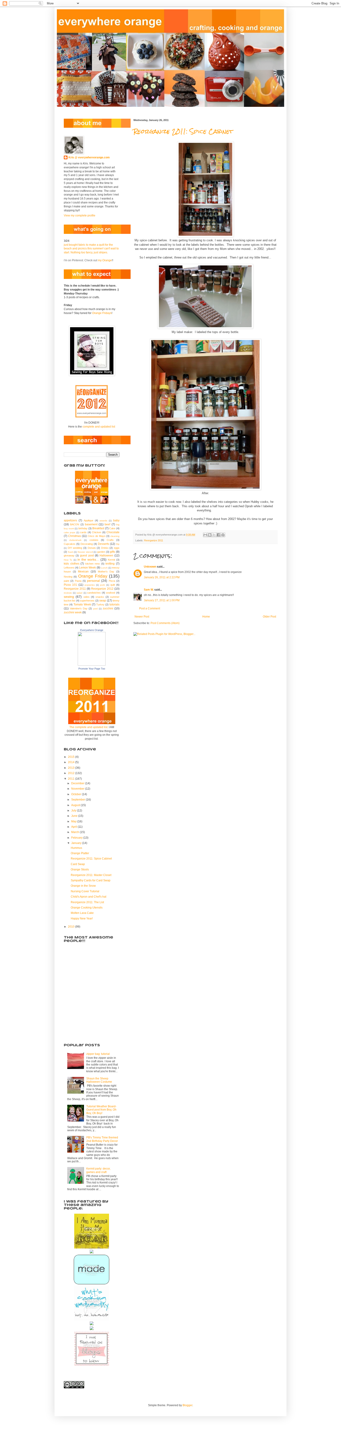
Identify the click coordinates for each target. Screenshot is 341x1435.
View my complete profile (79, 215)
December (78, 783)
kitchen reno (92, 563)
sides (87, 596)
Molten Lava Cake (82, 913)
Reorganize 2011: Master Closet (91, 875)
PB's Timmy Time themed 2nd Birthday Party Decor (102, 1139)
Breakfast (98, 528)
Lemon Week (87, 567)
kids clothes (71, 563)
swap (102, 600)
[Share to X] (214, 535)
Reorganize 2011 (153, 540)
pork (102, 585)
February (77, 837)
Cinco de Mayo (96, 536)
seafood (110, 592)
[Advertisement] (87, 1012)
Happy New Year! (82, 918)
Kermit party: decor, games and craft (98, 1170)
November (78, 788)
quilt (112, 584)
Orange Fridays (102, 313)
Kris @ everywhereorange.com (89, 157)
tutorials (114, 604)
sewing (69, 596)
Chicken (96, 532)
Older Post (269, 616)
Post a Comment (149, 608)
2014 (71, 762)
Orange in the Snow (83, 885)
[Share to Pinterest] (223, 535)
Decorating (86, 544)
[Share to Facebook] (218, 535)
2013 (71, 767)
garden (101, 551)
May (74, 821)
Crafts (110, 540)
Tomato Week (82, 604)
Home (206, 616)
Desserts (103, 544)
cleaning (114, 536)
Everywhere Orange (91, 630)
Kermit (111, 559)
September (78, 799)
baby (116, 520)
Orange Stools (80, 869)
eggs (116, 547)
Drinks (105, 547)
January (76, 843)
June (74, 815)
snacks (100, 596)
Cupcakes (69, 544)
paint (66, 580)
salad (79, 593)
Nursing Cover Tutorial (85, 891)
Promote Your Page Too (91, 668)
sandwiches (94, 592)
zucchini (108, 608)
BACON (74, 524)
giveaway (69, 555)
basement (91, 524)
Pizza (112, 580)
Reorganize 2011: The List (87, 902)
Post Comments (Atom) (165, 623)
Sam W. (149, 589)
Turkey (100, 604)
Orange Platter (80, 853)
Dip (117, 544)
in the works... (88, 559)
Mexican (83, 571)
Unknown (150, 566)
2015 (71, 756)
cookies (94, 540)
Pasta (78, 580)
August (76, 805)
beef (107, 524)
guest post (86, 555)
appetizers (70, 520)
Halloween (106, 555)
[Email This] (205, 535)
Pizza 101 (70, 584)
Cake (112, 528)
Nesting (68, 576)
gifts (112, 551)
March (75, 832)
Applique (88, 520)
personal (93, 580)
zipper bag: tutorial (98, 1054)
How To (68, 560)
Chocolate (112, 532)
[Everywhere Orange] (92, 664)
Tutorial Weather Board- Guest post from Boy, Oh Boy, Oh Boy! (101, 1110)
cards (83, 532)
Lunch (104, 567)
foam (70, 552)
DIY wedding (75, 547)
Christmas (74, 536)
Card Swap (78, 864)
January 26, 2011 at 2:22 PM (162, 577)
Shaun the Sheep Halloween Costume (99, 1080)
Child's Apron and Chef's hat (88, 896)
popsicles (90, 585)
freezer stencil (85, 552)
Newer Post (142, 616)
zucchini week (73, 612)
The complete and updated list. (88, 727)
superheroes (87, 600)
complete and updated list (99, 426)
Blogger (187, 1405)
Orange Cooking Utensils (87, 907)
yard (95, 608)
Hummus (76, 848)
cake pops (69, 532)
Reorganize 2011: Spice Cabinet (183, 131)
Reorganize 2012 (102, 588)
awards (103, 520)
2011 (71, 778)
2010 (71, 926)
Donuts (92, 547)
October (76, 794)
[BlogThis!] (209, 535)
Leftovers (69, 567)
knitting (110, 563)
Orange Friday (92, 576)
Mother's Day (106, 571)
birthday (82, 528)
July (74, 810)
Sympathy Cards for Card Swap (90, 880)
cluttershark (75, 540)
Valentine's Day (78, 608)
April (74, 826)
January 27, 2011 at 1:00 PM (162, 600)
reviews (68, 593)
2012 (71, 773)
